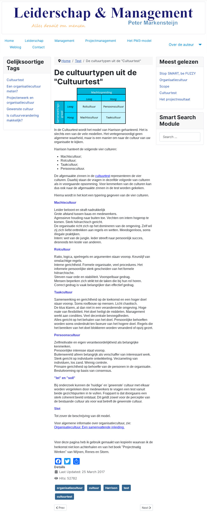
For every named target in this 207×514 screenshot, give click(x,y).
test (126, 488)
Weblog (15, 47)
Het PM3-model (139, 41)
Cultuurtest (15, 80)
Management (64, 41)
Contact (38, 47)
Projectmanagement (100, 41)
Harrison (111, 488)
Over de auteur (181, 44)
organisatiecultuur (70, 488)
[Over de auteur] (199, 44)
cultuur (94, 488)
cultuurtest (64, 496)
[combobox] (179, 136)
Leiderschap (34, 41)
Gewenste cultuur (20, 109)
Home (9, 41)
